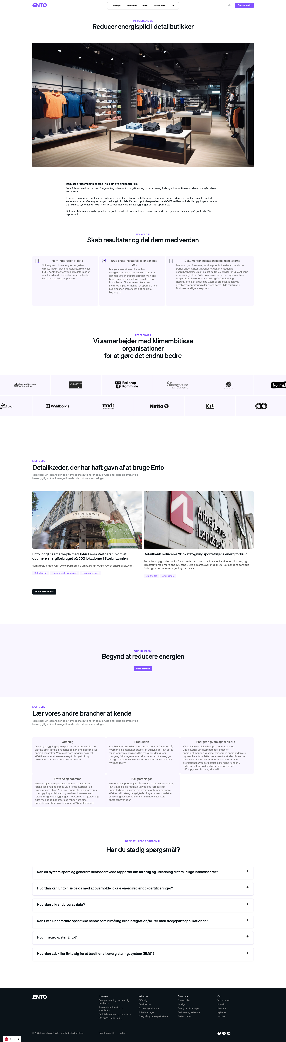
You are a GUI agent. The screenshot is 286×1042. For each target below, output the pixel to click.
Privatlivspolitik (107, 1033)
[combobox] (12, 1039)
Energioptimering (90, 573)
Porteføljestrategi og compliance (115, 1014)
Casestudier (184, 1000)
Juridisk (221, 1016)
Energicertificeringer (188, 1008)
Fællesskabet (184, 1016)
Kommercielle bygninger (64, 573)
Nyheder (221, 1012)
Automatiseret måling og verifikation (111, 1008)
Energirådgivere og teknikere (153, 1016)
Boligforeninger (146, 1012)
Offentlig (143, 1000)
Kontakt (221, 1004)
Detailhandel (40, 573)
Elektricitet (151, 575)
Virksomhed (223, 1000)
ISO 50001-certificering (110, 1018)
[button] (116, 5)
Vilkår (123, 1033)
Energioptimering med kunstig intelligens (114, 1002)
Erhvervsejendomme (149, 1008)
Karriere (221, 1008)
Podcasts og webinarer (189, 1012)
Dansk (12, 1039)
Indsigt (181, 1004)
